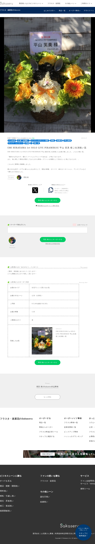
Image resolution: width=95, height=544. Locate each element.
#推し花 (36, 143)
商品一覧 (62, 10)
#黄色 (53, 140)
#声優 (27, 143)
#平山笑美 (67, 140)
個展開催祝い (6, 511)
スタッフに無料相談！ (83, 532)
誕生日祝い (45, 497)
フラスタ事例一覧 (71, 422)
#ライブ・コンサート (15, 143)
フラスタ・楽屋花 (54, 3)
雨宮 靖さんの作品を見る (53, 243)
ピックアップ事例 (71, 432)
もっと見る (47, 397)
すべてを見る (6, 481)
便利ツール (85, 489)
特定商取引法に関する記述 (72, 533)
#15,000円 (11, 140)
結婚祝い (44, 502)
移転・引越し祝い (8, 496)
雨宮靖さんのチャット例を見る (48, 206)
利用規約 (58, 533)
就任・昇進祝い (7, 501)
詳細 (33, 138)
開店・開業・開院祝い (9, 486)
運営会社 (36, 533)
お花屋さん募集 (47, 533)
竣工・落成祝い (7, 506)
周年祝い (4, 491)
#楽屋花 (59, 140)
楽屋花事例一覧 (70, 427)
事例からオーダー (46, 427)
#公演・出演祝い (23, 140)
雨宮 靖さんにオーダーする (47, 200)
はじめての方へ (49, 10)
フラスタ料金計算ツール (48, 432)
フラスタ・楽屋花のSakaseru (10, 10)
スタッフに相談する (47, 436)
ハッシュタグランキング (73, 436)
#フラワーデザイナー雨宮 (40, 140)
